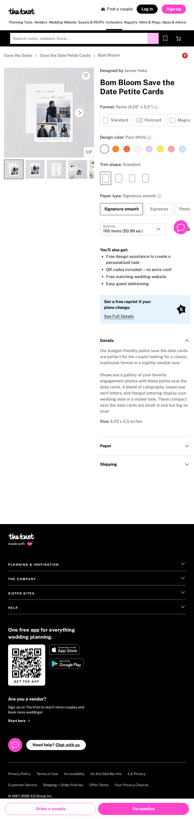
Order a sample (50, 808)
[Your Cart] (178, 38)
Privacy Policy (19, 774)
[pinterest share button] (185, 56)
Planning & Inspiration (33, 564)
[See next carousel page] (79, 112)
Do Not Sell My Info (106, 774)
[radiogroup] (145, 115)
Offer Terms (99, 785)
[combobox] (133, 229)
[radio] (116, 120)
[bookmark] (165, 38)
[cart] (178, 38)
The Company (22, 579)
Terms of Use (47, 774)
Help (13, 608)
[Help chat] (181, 227)
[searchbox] (84, 38)
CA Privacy (137, 774)
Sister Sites (21, 593)
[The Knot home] (21, 538)
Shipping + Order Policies (63, 785)
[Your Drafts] (165, 38)
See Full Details (119, 316)
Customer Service (22, 785)
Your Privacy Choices (132, 785)
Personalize (144, 808)
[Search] (153, 38)
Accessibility (74, 774)
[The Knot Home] (21, 11)
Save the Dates (18, 55)
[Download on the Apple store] (66, 649)
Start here (17, 721)
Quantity (109, 226)
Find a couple (120, 9)
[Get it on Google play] (66, 664)
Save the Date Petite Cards (65, 55)
